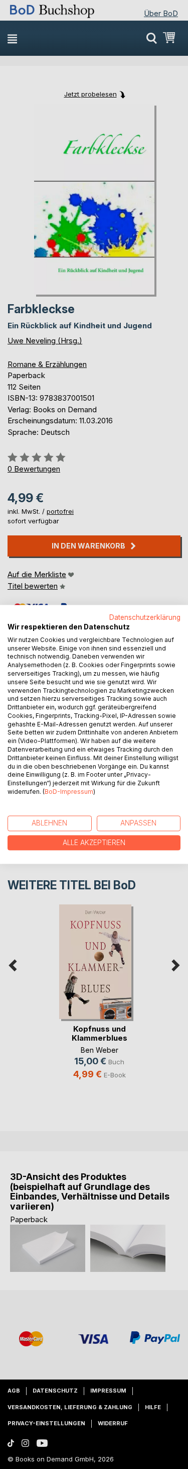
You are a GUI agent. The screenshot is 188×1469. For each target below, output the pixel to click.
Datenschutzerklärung (144, 617)
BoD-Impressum (69, 791)
